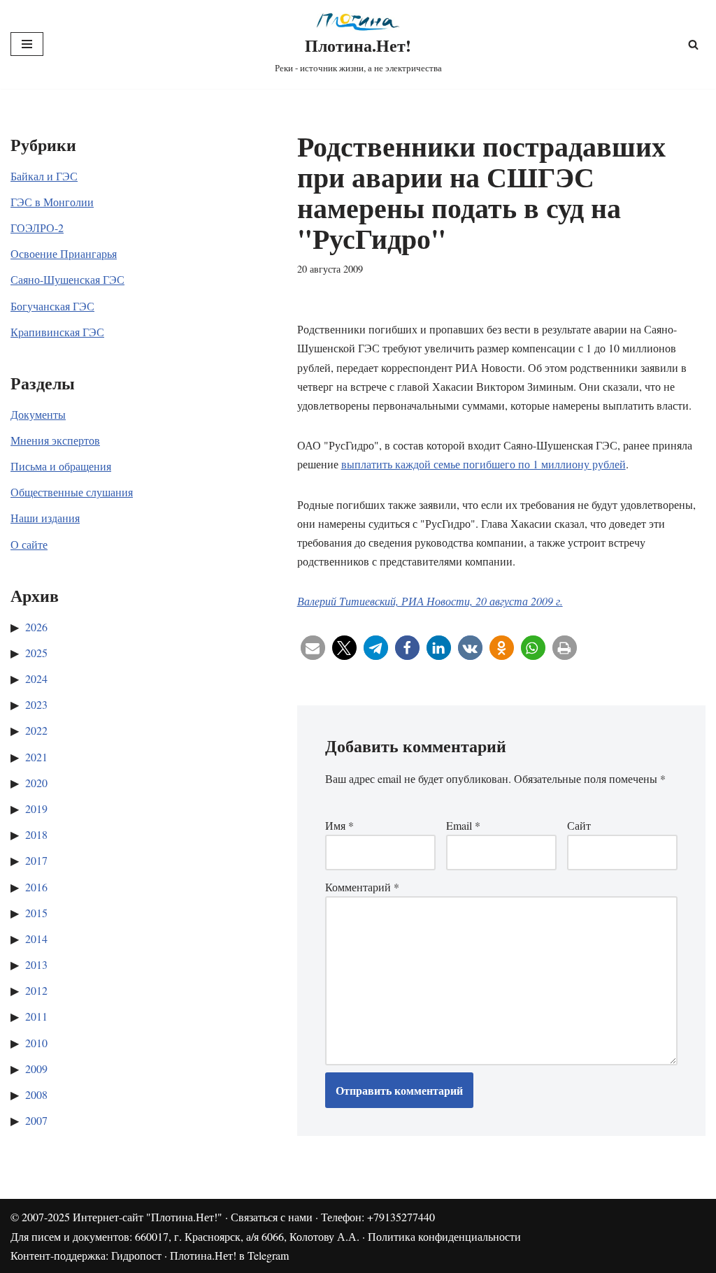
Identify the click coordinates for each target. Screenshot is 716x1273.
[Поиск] (693, 44)
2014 (36, 938)
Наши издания (45, 517)
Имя (339, 825)
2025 (36, 652)
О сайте (29, 544)
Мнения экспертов (55, 440)
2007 (36, 1120)
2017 (36, 860)
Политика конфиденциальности (444, 1236)
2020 (36, 782)
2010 (36, 1042)
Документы (38, 414)
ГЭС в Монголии (52, 201)
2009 (36, 1068)
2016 (36, 886)
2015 (36, 912)
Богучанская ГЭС (52, 306)
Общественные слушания (71, 491)
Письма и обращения (60, 466)
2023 (36, 704)
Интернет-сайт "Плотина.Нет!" (147, 1216)
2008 (36, 1094)
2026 (36, 626)
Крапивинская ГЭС (57, 331)
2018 (36, 834)
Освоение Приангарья (63, 253)
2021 (36, 756)
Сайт (579, 825)
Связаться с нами (272, 1216)
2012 (36, 990)
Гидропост (136, 1255)
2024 (36, 678)
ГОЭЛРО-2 (37, 227)
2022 (36, 730)
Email (463, 825)
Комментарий (362, 886)
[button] (313, 647)
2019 (36, 808)
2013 (36, 964)
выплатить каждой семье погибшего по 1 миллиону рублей (483, 463)
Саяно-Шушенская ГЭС (67, 279)
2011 (36, 1016)
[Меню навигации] (26, 44)
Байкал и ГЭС (44, 175)
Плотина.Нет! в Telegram (229, 1255)
